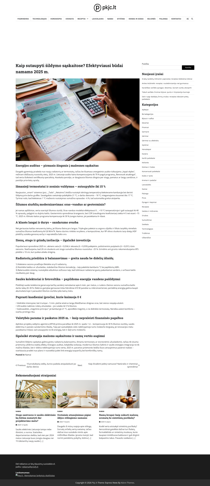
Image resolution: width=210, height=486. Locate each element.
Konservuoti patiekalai (151, 171)
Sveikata (70, 19)
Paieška (145, 64)
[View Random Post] (187, 19)
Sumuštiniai (147, 220)
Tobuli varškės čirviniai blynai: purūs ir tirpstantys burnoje (166, 92)
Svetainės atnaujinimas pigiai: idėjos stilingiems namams (74, 416)
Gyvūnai (121, 19)
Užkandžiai (146, 237)
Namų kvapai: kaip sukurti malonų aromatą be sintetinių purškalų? (118, 416)
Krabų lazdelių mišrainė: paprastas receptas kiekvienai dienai (167, 79)
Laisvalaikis (98, 19)
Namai (110, 19)
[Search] (192, 19)
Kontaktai (176, 19)
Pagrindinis (23, 19)
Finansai (145, 127)
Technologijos (40, 19)
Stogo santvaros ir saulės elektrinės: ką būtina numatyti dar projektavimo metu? (36, 417)
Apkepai (145, 109)
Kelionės (151, 19)
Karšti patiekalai (148, 158)
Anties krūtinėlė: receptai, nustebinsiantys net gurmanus (165, 83)
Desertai (145, 123)
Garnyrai (145, 132)
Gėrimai (145, 136)
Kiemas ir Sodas (136, 19)
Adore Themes (127, 482)
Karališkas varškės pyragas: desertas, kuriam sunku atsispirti (167, 88)
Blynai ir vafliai (148, 118)
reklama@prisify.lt (30, 466)
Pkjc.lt (94, 482)
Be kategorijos (147, 114)
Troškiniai (146, 233)
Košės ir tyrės (147, 176)
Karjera (145, 154)
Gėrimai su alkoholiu (150, 140)
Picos (144, 198)
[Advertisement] (105, 39)
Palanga (163, 19)
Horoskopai (56, 19)
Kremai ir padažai (149, 180)
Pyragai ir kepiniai (149, 202)
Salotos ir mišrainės (150, 211)
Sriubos (145, 215)
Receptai (82, 19)
